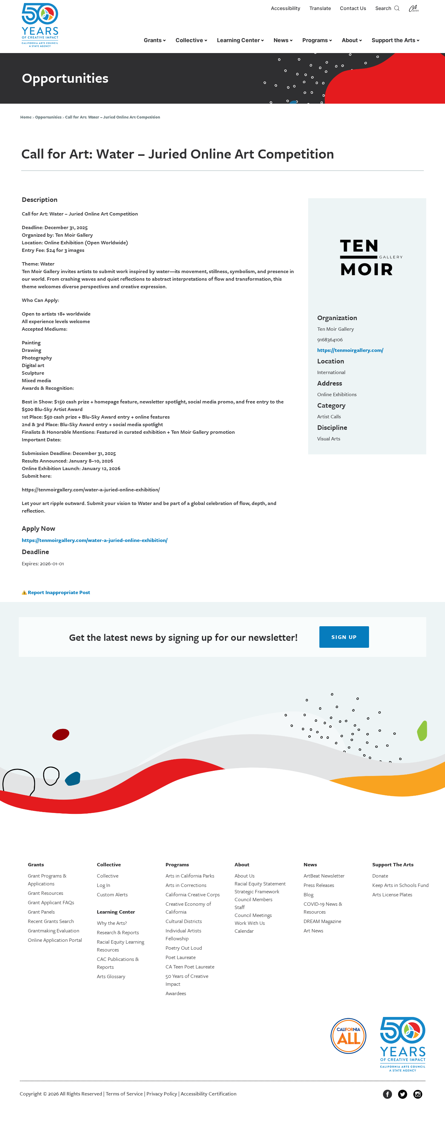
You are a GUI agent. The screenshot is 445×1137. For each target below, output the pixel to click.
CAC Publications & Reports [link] (118, 963)
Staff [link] (240, 907)
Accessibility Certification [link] (208, 1093)
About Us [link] (245, 875)
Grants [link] (153, 40)
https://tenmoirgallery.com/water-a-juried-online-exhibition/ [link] (94, 540)
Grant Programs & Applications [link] (47, 879)
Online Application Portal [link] (55, 940)
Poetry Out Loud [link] (184, 947)
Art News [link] (313, 930)
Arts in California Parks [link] (190, 875)
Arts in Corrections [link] (186, 885)
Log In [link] (103, 885)
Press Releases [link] (319, 885)
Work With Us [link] (250, 923)
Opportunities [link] (48, 117)
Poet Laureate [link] (181, 957)
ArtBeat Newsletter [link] (324, 875)
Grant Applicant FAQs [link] (51, 902)
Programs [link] (315, 40)
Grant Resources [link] (45, 893)
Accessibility (285, 8)
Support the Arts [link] (393, 40)
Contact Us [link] (353, 8)
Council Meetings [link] (253, 915)
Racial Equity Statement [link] (260, 883)
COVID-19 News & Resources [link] (323, 907)
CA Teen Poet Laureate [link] (190, 966)
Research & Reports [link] (118, 932)
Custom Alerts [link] (112, 894)
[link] (40, 28)
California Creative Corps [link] (193, 894)
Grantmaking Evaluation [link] (53, 930)
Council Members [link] (253, 899)
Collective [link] (189, 40)
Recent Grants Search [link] (51, 921)
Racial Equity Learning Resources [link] (120, 945)
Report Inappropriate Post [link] (59, 592)
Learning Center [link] (238, 40)
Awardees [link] (176, 993)
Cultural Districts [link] (184, 921)
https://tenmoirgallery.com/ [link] (350, 350)
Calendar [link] (244, 931)
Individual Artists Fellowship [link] (183, 934)
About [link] (350, 40)
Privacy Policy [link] (162, 1093)
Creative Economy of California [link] (188, 907)
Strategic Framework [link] (257, 891)
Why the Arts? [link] (112, 923)
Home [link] (25, 117)
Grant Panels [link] (41, 911)
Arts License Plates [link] (392, 894)
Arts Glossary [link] (111, 976)
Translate (320, 8)
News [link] (281, 40)
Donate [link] (380, 875)
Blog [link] (308, 894)
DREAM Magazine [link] (322, 921)
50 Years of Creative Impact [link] (187, 980)
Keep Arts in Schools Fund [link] (400, 885)
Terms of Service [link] (124, 1093)
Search (384, 8)
